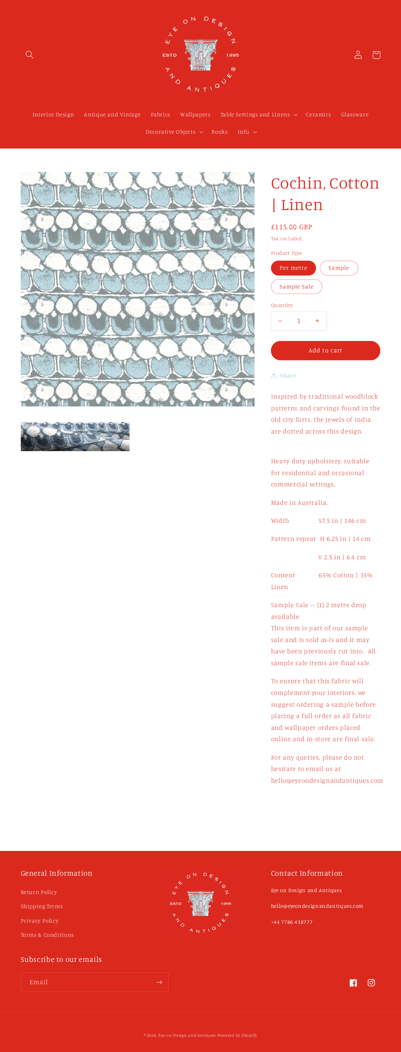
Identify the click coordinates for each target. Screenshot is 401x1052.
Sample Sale (297, 286)
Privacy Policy (40, 920)
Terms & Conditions (47, 934)
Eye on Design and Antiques (187, 1035)
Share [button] (288, 375)
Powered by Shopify (237, 1035)
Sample (339, 267)
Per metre (293, 267)
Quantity (282, 305)
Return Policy (39, 892)
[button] (30, 55)
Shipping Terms (42, 906)
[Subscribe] (159, 982)
